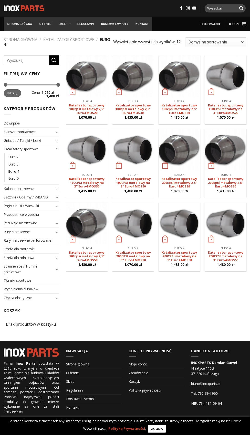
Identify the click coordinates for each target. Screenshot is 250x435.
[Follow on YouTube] (194, 8)
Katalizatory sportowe (68, 39)
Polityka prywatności (145, 390)
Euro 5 (13, 178)
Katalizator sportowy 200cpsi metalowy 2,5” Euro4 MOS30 (225, 182)
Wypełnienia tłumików (21, 289)
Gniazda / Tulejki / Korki (22, 140)
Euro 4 (13, 171)
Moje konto (138, 364)
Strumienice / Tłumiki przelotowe (20, 269)
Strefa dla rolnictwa (19, 257)
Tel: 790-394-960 (204, 393)
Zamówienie (138, 373)
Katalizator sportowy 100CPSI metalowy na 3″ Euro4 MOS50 (133, 182)
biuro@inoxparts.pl (205, 383)
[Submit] (241, 8)
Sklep (70, 381)
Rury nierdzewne (17, 231)
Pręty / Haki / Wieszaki (21, 205)
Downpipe (12, 123)
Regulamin (74, 390)
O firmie (72, 373)
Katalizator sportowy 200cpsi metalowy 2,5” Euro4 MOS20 (179, 182)
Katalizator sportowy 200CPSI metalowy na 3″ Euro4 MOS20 (133, 256)
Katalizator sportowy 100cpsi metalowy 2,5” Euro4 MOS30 (133, 109)
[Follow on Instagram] (188, 8)
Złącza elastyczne (18, 297)
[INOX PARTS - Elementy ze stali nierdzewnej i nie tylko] (24, 8)
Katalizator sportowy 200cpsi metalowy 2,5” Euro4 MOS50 (86, 256)
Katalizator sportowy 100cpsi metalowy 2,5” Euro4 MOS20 (86, 109)
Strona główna (20, 39)
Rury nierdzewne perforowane (27, 240)
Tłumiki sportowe (17, 280)
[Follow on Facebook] (181, 8)
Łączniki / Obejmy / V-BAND (26, 197)
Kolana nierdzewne (19, 188)
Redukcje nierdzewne (20, 223)
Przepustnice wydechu (21, 214)
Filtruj (12, 93)
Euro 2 (13, 157)
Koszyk (134, 381)
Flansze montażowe (20, 131)
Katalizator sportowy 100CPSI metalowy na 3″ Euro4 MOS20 (225, 109)
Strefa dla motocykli (19, 249)
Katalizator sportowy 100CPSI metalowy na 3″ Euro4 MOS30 (86, 182)
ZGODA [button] (157, 428)
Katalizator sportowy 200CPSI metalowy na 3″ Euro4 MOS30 (179, 256)
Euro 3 (13, 164)
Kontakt (72, 407)
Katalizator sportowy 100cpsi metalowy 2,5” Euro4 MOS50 (179, 109)
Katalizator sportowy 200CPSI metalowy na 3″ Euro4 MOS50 (225, 256)
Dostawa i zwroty (80, 398)
